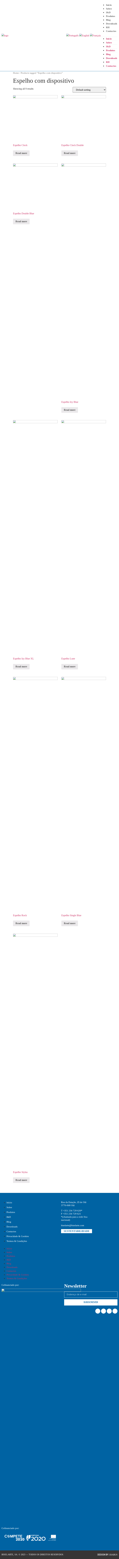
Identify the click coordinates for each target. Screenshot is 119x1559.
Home (16, 73)
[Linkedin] (103, 1311)
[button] (109, 35)
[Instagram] (109, 1311)
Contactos (111, 31)
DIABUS (113, 1555)
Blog (108, 20)
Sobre (109, 8)
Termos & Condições (17, 1241)
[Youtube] (114, 1311)
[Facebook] (97, 1311)
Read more (21, 153)
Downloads (111, 23)
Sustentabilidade (77, 1231)
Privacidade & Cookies (18, 1236)
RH (108, 27)
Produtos (110, 16)
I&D (9, 1217)
